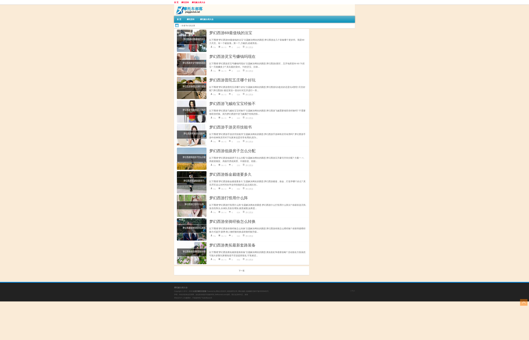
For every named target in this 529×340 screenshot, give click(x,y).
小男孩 (352, 290)
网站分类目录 (221, 291)
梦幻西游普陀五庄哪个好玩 (232, 79)
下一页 (242, 270)
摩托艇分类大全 (198, 2)
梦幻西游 (249, 47)
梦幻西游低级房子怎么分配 (232, 150)
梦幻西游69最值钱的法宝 (230, 32)
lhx (214, 47)
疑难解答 (249, 291)
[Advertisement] (82, 320)
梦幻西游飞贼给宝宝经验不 (232, 103)
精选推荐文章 (232, 291)
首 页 (176, 2)
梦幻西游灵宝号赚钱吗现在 (232, 56)
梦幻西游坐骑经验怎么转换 (232, 221)
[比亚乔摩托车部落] (188, 5)
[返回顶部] (523, 302)
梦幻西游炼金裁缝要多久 (230, 174)
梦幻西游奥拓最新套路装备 (232, 245)
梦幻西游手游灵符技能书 (230, 127)
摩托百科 (185, 2)
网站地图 (241, 291)
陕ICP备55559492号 (261, 291)
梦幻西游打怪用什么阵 (228, 197)
